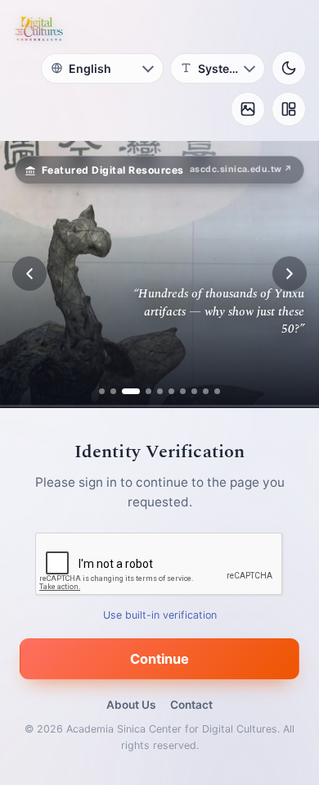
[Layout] (289, 109)
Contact (191, 704)
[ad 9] (206, 391)
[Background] (248, 109)
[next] (290, 274)
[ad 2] (113, 391)
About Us (130, 704)
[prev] (29, 274)
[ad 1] (102, 391)
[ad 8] (194, 391)
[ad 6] (171, 391)
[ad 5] (160, 391)
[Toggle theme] (289, 68)
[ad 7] (183, 391)
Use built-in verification (160, 614)
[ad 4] (142, 391)
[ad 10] (217, 391)
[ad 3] (125, 391)
